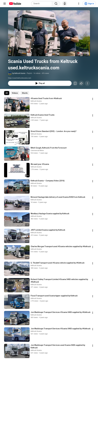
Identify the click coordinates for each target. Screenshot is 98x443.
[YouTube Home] (15, 3)
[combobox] (42, 3)
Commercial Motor (37, 150)
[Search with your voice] (64, 3)
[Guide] (4, 3)
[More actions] (87, 83)
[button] (49, 33)
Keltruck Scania (36, 101)
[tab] (6, 93)
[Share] (81, 83)
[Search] (56, 3)
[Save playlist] (75, 83)
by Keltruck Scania (18, 73)
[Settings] (78, 3)
